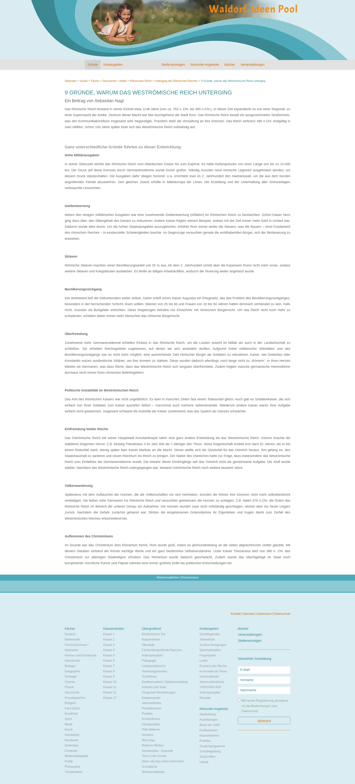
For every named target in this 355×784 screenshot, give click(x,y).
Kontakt (236, 613)
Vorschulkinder (209, 676)
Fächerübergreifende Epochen (162, 650)
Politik (69, 761)
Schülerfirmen (151, 718)
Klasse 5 (109, 655)
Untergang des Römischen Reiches (176, 80)
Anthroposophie (152, 655)
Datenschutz (282, 613)
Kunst (68, 729)
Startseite (70, 80)
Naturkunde (72, 660)
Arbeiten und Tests (154, 687)
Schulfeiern (149, 676)
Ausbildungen (209, 719)
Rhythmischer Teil (153, 634)
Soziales (147, 734)
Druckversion (190, 577)
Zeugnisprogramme (212, 746)
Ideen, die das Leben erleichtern (163, 761)
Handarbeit (72, 734)
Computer (71, 750)
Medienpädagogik (76, 756)
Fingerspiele (208, 655)
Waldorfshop (208, 714)
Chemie (70, 681)
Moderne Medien (153, 745)
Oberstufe (148, 644)
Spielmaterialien (210, 650)
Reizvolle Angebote (204, 64)
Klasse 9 (109, 676)
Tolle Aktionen (151, 729)
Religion (70, 703)
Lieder (204, 660)
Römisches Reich (141, 80)
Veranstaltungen (253, 64)
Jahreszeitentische (212, 681)
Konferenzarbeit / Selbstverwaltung (165, 681)
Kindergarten (112, 64)
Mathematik (72, 639)
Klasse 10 (109, 681)
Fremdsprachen (75, 697)
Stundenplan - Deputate (157, 750)
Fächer (95, 80)
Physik (69, 687)
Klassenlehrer (151, 639)
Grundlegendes (210, 634)
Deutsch (70, 634)
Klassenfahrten (209, 735)
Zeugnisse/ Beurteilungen (159, 692)
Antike (123, 80)
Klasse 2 (109, 639)
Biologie (70, 666)
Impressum (264, 613)
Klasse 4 (109, 650)
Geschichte (109, 80)
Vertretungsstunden (154, 671)
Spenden (249, 613)
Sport (68, 718)
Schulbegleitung (210, 751)
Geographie (72, 671)
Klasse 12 (109, 692)
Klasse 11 (109, 687)
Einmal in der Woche (213, 666)
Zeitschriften (208, 756)
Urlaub (204, 762)
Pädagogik (149, 660)
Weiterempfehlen (168, 577)
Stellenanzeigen (173, 64)
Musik (68, 724)
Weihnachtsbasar (153, 771)
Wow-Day (148, 740)
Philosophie (72, 766)
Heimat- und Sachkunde (81, 655)
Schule (93, 64)
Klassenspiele (151, 697)
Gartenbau (72, 745)
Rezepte (205, 697)
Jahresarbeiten (151, 703)
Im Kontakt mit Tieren (213, 671)
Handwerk (71, 740)
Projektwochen (151, 708)
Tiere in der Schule (154, 756)
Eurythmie (71, 713)
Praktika (147, 713)
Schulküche (149, 766)
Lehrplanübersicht (153, 666)
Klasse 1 (109, 634)
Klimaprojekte (151, 724)
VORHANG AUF (210, 687)
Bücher (229, 64)
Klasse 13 (109, 697)
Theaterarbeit (73, 771)
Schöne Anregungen (213, 644)
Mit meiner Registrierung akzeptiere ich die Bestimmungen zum (265, 706)
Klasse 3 (109, 644)
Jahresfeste (207, 639)
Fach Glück (72, 708)
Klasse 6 (109, 660)
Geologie (71, 676)
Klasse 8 (109, 671)
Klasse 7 (109, 666)
